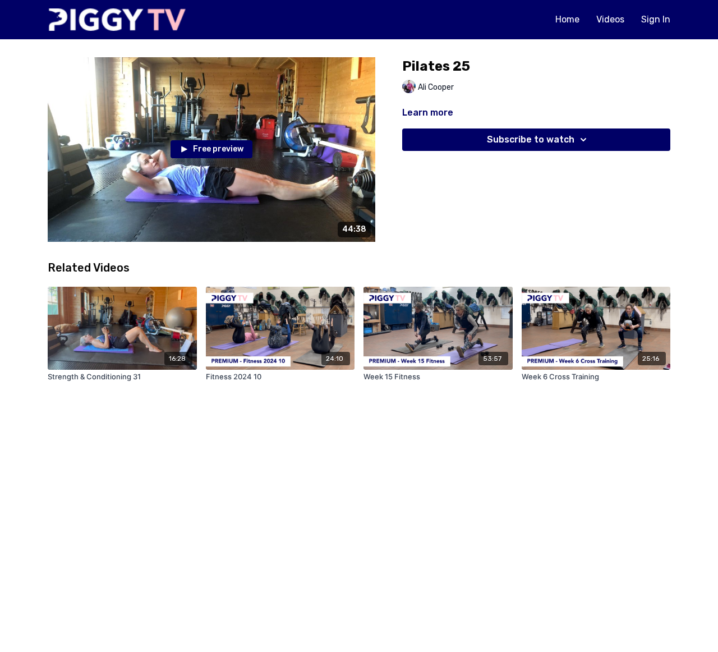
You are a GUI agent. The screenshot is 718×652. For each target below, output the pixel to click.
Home (567, 19)
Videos (610, 19)
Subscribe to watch (530, 139)
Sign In (655, 19)
